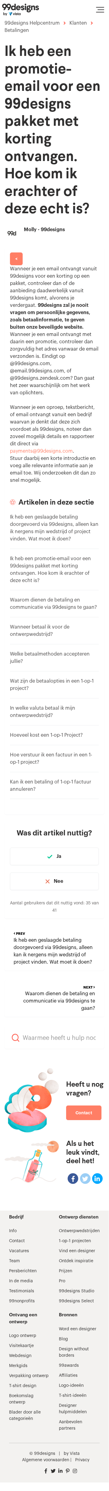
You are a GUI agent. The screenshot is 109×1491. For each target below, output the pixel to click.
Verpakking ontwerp (29, 1376)
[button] (100, 10)
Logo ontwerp (22, 1336)
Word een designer (77, 1329)
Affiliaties (68, 1375)
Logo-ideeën (71, 1385)
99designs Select (76, 1301)
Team (14, 1261)
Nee (58, 881)
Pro (62, 1281)
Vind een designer (77, 1251)
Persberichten (23, 1271)
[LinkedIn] (97, 1178)
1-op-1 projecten (75, 1241)
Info (13, 1231)
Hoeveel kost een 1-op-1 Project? (46, 735)
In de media (21, 1281)
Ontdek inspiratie (76, 1261)
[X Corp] (85, 1178)
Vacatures (19, 1251)
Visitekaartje (21, 1346)
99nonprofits (22, 1301)
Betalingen (17, 30)
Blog (63, 1339)
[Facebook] (73, 1178)
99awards (69, 1365)
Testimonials (21, 1291)
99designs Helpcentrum (32, 23)
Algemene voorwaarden (45, 1460)
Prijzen (65, 1271)
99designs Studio (76, 1291)
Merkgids (18, 1366)
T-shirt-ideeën (72, 1395)
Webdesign (20, 1356)
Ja (58, 856)
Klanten (78, 23)
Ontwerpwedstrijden (79, 1231)
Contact (83, 1113)
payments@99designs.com (41, 451)
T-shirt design (22, 1386)
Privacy (82, 1460)
